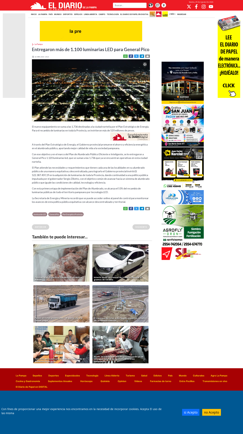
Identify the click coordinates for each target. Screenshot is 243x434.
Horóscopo (86, 381)
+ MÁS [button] (172, 14)
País (170, 375)
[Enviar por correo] (147, 56)
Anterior (40, 227)
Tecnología (92, 375)
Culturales (198, 375)
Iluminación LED (39, 214)
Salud (144, 375)
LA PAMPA (42, 14)
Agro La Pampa (219, 375)
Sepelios (37, 375)
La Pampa (21, 375)
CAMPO (102, 14)
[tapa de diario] (157, 5)
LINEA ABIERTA (90, 14)
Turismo (130, 375)
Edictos (158, 375)
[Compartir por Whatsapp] (125, 56)
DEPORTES (68, 14)
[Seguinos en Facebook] (196, 6)
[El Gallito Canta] (151, 5)
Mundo (183, 375)
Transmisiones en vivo (214, 381)
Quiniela (105, 381)
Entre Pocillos (186, 381)
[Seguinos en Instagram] (203, 6)
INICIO (34, 14)
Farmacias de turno (160, 381)
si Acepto (191, 412)
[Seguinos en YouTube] (211, 6)
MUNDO (58, 14)
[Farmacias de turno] (164, 5)
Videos (138, 381)
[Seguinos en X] (189, 6)
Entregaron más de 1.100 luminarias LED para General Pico (90, 49)
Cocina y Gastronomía (28, 381)
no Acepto (211, 412)
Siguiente (141, 227)
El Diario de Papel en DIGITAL (134, 14)
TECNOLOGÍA (113, 14)
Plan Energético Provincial (72, 214)
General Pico (54, 214)
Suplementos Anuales (60, 381)
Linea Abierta (112, 375)
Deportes (53, 375)
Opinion (122, 381)
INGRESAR (181, 14)
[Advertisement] (183, 40)
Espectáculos (72, 375)
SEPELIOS (78, 14)
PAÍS (51, 14)
